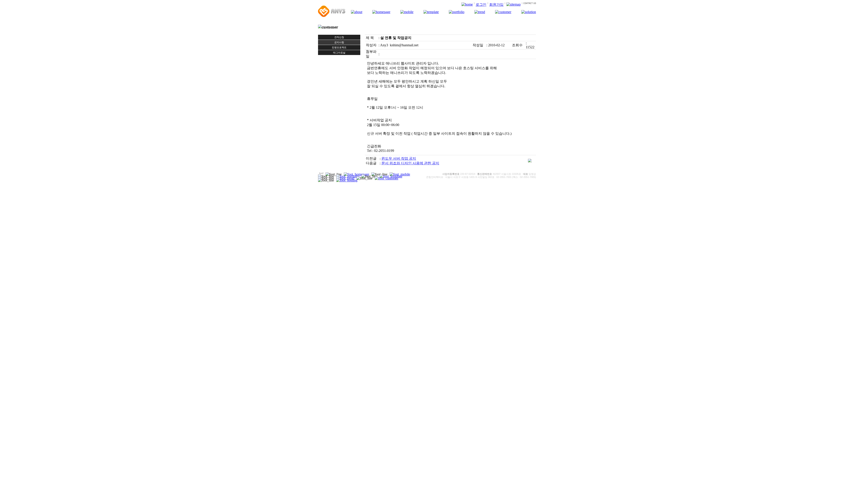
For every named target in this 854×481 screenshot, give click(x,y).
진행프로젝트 (339, 47)
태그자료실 (339, 52)
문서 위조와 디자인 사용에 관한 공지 (410, 163)
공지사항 (339, 42)
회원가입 (496, 4)
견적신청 (339, 37)
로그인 (481, 4)
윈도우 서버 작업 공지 (398, 158)
